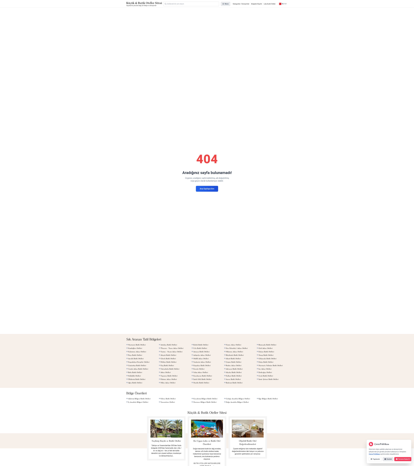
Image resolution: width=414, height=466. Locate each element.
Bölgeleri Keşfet (256, 4)
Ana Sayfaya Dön (207, 189)
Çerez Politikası (374, 454)
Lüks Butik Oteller (270, 4)
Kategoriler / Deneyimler (241, 4)
